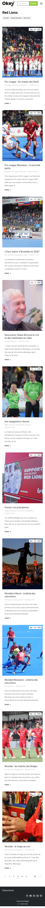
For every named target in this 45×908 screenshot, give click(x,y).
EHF (6, 255)
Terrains (27, 425)
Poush (26, 901)
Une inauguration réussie (17, 421)
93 (35, 876)
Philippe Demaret (8, 890)
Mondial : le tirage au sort (17, 846)
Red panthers (23, 85)
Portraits (7, 341)
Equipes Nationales (11, 511)
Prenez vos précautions (17, 507)
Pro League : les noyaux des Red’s (22, 81)
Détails (7, 103)
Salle (25, 255)
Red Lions (15, 85)
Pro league (8, 85)
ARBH (6, 425)
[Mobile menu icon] (41, 3)
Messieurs (8, 171)
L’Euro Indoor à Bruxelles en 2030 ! (22, 251)
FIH (6, 600)
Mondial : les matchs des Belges (21, 766)
